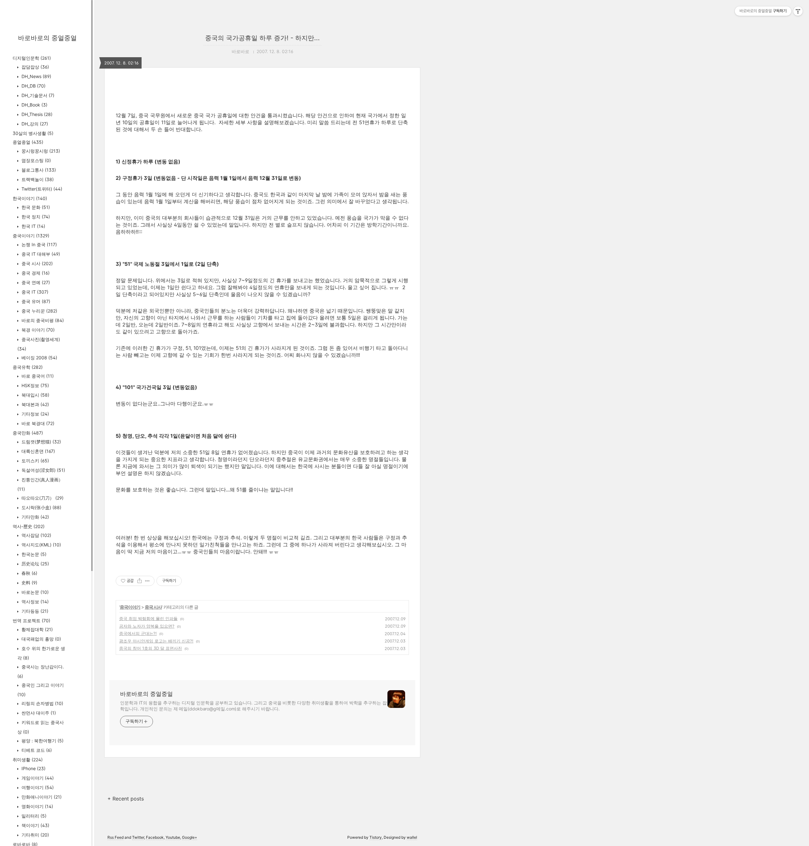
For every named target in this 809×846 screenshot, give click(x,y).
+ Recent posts (125, 798)
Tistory (375, 837)
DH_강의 (34, 123)
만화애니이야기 (41, 797)
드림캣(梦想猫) (40, 441)
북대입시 (34, 395)
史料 (28, 582)
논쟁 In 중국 (38, 244)
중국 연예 (35, 282)
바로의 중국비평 (42, 320)
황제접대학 (36, 629)
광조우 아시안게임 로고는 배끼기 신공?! (156, 640)
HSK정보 (34, 385)
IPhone (33, 768)
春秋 (28, 573)
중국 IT (34, 292)
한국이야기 (30, 198)
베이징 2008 (38, 357)
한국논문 (33, 554)
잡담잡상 (34, 67)
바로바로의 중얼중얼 (47, 38)
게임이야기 (37, 778)
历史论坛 (34, 563)
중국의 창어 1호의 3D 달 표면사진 (150, 648)
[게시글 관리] (147, 581)
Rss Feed (115, 837)
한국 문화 (35, 207)
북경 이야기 (37, 329)
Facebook (155, 837)
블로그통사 (38, 170)
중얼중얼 (28, 142)
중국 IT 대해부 (40, 254)
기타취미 (34, 834)
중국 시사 (36, 263)
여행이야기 (37, 787)
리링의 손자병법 (41, 703)
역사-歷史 (29, 526)
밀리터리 (33, 816)
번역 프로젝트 (31, 620)
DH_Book (33, 104)
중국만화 (28, 432)
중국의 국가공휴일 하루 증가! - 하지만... (262, 38)
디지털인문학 (32, 58)
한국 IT (32, 226)
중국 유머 (35, 301)
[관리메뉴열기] (798, 11)
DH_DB (33, 85)
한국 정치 (35, 216)
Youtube (173, 837)
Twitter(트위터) (41, 189)
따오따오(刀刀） (42, 498)
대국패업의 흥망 (40, 639)
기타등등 (34, 611)
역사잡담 (35, 535)
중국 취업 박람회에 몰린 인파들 (148, 618)
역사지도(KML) (40, 544)
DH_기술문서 (37, 95)
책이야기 (34, 825)
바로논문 (34, 592)
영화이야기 (36, 806)
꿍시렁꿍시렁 (40, 151)
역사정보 (34, 601)
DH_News (35, 76)
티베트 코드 (36, 750)
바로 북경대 (37, 423)
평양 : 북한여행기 (42, 740)
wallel (412, 837)
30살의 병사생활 (33, 133)
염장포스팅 (35, 160)
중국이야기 (31, 235)
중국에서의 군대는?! (138, 633)
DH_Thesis (36, 114)
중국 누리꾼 (38, 310)
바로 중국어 (37, 376)
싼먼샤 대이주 (38, 712)
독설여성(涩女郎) (42, 470)
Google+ (189, 837)
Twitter (138, 837)
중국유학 (28, 367)
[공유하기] (139, 581)
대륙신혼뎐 (37, 451)
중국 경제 (35, 273)
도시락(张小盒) (40, 507)
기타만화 (34, 517)
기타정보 (34, 414)
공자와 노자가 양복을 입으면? (146, 626)
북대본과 (34, 404)
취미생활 (28, 759)
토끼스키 (34, 460)
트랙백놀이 (37, 179)
